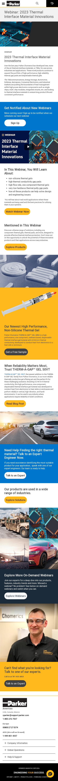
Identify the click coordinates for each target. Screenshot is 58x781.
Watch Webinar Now (17, 211)
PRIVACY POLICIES (27, 777)
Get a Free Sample (16, 352)
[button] (50, 774)
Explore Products (15, 247)
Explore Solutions (15, 500)
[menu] (3, 3)
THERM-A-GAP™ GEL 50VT (14, 374)
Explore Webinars (16, 596)
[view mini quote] (52, 3)
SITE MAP (10, 777)
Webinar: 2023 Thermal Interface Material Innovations (29, 14)
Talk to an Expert (15, 475)
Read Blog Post (15, 403)
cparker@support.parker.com (16, 715)
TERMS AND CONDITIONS (42, 777)
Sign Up (15, 123)
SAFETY (17, 777)
